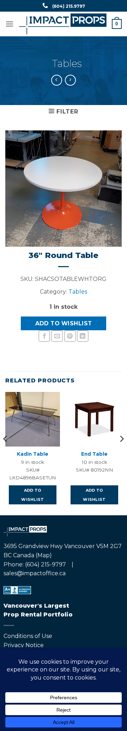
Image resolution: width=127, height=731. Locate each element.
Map (43, 555)
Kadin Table (32, 454)
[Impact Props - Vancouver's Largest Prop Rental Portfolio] (63, 24)
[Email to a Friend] (57, 336)
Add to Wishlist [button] (32, 495)
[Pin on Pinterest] (70, 336)
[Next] (121, 453)
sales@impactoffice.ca (35, 573)
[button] (9, 23)
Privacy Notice (24, 645)
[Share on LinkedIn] (83, 336)
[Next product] (56, 80)
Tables (67, 63)
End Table (94, 454)
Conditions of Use (28, 636)
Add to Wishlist (63, 323)
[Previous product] (70, 80)
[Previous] (5, 453)
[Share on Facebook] (44, 336)
